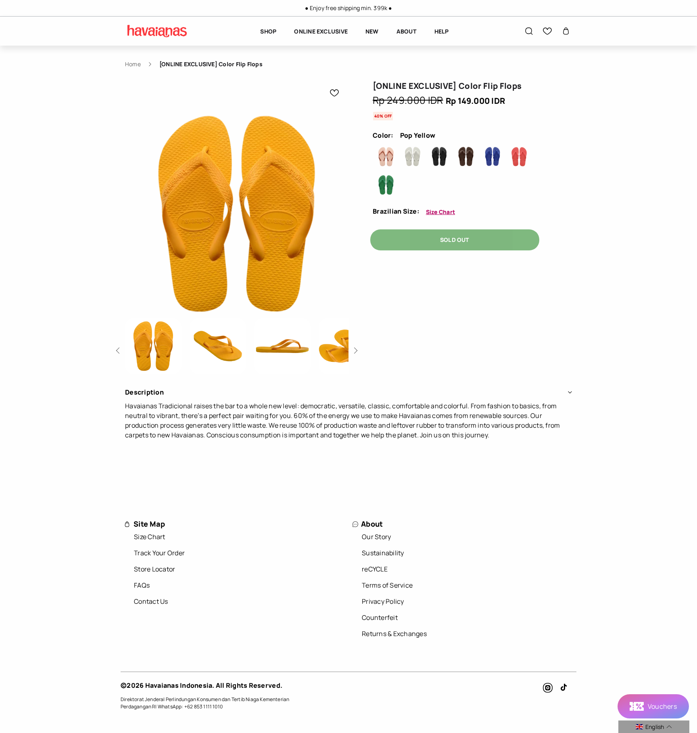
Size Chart (440, 212)
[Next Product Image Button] (354, 348)
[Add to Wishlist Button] (334, 93)
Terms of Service (387, 585)
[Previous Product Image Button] (119, 348)
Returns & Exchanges (394, 633)
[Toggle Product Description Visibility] (570, 392)
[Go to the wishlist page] (547, 31)
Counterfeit (380, 617)
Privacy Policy (383, 601)
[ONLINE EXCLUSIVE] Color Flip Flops (211, 64)
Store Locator (154, 569)
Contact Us (151, 601)
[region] (348, 8)
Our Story (376, 536)
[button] (529, 31)
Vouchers (662, 706)
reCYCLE (375, 569)
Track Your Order (159, 552)
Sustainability (383, 552)
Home (133, 64)
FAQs (142, 585)
